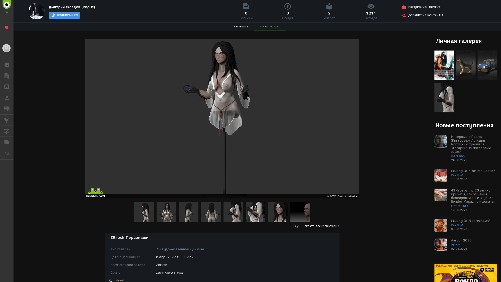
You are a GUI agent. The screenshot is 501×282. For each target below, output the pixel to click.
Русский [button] (9, 153)
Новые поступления (464, 125)
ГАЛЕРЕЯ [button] (7, 64)
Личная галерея (458, 40)
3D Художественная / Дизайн (180, 249)
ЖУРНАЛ (9, 108)
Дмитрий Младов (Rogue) (72, 7)
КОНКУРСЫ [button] (7, 120)
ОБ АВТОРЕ (241, 26)
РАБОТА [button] (7, 97)
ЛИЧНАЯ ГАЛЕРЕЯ (270, 26)
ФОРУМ (7, 142)
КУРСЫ (7, 131)
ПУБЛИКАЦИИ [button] (7, 75)
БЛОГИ (7, 86)
